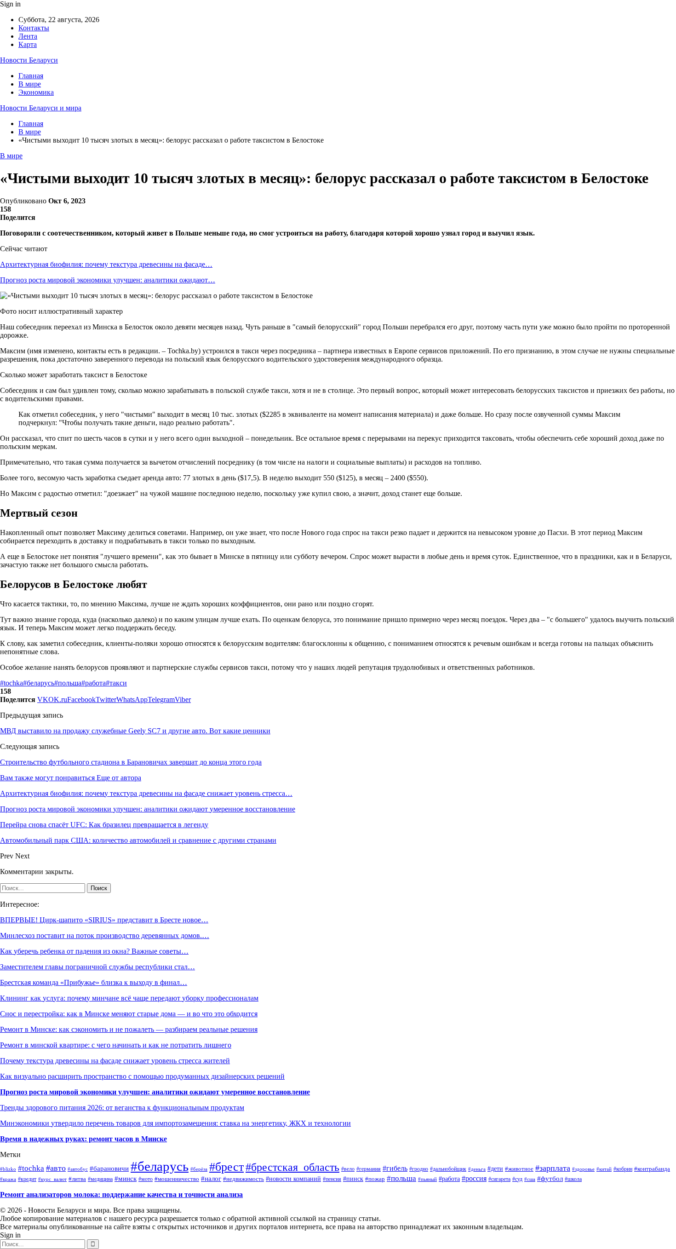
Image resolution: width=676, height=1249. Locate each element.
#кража (8, 1179)
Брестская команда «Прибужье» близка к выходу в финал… (93, 982)
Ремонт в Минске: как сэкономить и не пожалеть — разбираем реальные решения (129, 1029)
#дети (495, 1168)
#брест (226, 1167)
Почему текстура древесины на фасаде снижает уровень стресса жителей (115, 1061)
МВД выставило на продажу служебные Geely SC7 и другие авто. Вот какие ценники (135, 731)
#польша (67, 683)
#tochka (11, 683)
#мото (145, 1179)
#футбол (550, 1178)
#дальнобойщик (448, 1169)
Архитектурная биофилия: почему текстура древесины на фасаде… (106, 264)
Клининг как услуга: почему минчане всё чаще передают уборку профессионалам (129, 998)
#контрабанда (652, 1168)
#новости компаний (293, 1178)
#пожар (375, 1179)
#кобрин (622, 1169)
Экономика (36, 92)
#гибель (395, 1168)
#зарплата (552, 1168)
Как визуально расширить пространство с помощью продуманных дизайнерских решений (142, 1076)
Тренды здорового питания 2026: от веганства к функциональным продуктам (122, 1107)
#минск (126, 1178)
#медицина (100, 1179)
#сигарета (499, 1179)
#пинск (353, 1178)
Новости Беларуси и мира (40, 108)
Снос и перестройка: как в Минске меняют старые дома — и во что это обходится (129, 1014)
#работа (93, 683)
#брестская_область (292, 1167)
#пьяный (427, 1179)
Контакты (33, 28)
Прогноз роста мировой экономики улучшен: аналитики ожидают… (107, 280)
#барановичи (109, 1168)
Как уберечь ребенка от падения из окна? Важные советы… (94, 951)
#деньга (477, 1169)
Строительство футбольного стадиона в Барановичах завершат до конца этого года (131, 762)
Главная (30, 76)
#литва (77, 1178)
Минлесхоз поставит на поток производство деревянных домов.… (104, 935)
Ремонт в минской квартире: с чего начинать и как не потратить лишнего (115, 1045)
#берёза (198, 1169)
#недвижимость (243, 1179)
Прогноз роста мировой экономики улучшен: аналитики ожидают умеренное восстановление (155, 1092)
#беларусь (38, 683)
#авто (56, 1168)
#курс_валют (52, 1179)
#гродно (418, 1169)
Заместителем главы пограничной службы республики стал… (97, 967)
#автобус (78, 1169)
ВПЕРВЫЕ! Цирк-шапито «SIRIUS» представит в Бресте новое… (104, 920)
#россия (474, 1178)
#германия (368, 1169)
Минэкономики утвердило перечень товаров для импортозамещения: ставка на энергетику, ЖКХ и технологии (175, 1123)
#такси (116, 683)
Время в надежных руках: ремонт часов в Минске (83, 1139)
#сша (529, 1179)
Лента (27, 36)
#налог (211, 1178)
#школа (573, 1179)
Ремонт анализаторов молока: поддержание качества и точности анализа (121, 1194)
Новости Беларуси (29, 60)
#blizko (8, 1169)
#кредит (27, 1179)
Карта (27, 44)
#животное (519, 1168)
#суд (517, 1179)
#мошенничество (177, 1179)
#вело (348, 1169)
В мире (29, 84)
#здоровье (583, 1169)
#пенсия (332, 1179)
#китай (604, 1169)
